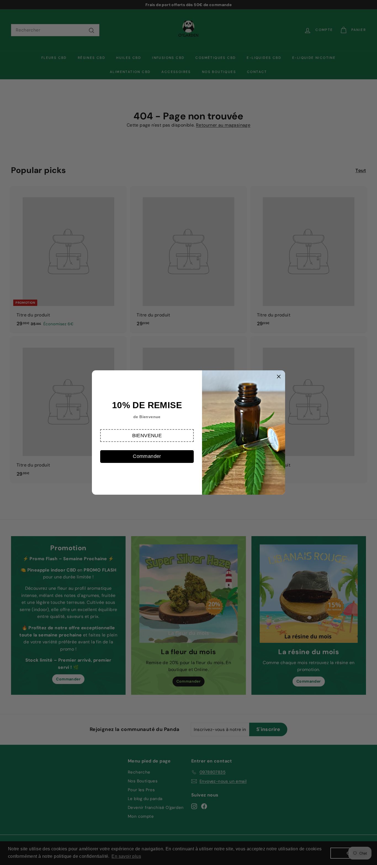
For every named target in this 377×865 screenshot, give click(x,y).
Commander (147, 456)
